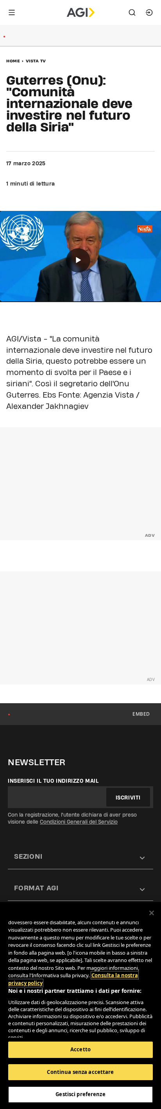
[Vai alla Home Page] (81, 12)
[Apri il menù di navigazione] (12, 12)
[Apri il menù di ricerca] (132, 12)
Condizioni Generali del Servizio (79, 822)
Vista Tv (36, 61)
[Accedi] (149, 12)
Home (13, 61)
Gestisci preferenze (80, 1094)
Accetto (80, 1049)
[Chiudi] (151, 913)
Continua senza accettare (80, 1071)
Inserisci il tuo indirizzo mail (53, 780)
